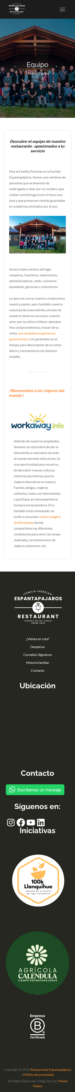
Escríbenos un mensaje (39, 790)
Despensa (37, 647)
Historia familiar (37, 662)
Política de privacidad (38, 1074)
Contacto (37, 670)
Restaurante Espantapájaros (51, 1069)
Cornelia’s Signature (37, 655)
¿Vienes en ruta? (37, 639)
